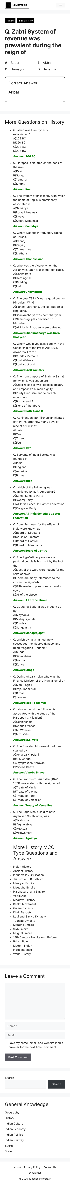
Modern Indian (22, 945)
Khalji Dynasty (22, 912)
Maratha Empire (23, 924)
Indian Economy (15, 1129)
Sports (9, 1145)
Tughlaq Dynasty (24, 920)
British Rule (20, 941)
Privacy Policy (32, 1167)
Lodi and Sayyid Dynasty (29, 916)
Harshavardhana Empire (29, 891)
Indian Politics (14, 1134)
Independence (22, 949)
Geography (12, 1112)
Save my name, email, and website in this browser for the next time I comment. (35, 1045)
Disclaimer (35, 1172)
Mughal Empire (23, 933)
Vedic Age (20, 895)
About (17, 1167)
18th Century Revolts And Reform (35, 937)
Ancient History (23, 871)
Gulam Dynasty (23, 908)
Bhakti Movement (24, 904)
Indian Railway (14, 1140)
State (8, 1151)
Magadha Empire (24, 887)
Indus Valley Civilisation (28, 875)
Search (9, 1077)
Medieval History (24, 900)
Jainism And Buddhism (28, 879)
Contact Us (49, 1167)
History (10, 20)
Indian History (26, 20)
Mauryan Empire (23, 883)
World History (22, 954)
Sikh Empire (20, 929)
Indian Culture (14, 1123)
